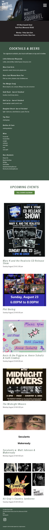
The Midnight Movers (24, 389)
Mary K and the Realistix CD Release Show (24, 236)
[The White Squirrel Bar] (16, 5)
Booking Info (5, 515)
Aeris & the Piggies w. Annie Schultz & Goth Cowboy (24, 342)
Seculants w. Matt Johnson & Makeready (24, 437)
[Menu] (45, 6)
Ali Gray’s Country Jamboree (24, 484)
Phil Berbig (24, 295)
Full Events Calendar (24, 192)
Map (4, 513)
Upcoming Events (24, 187)
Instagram (5, 519)
